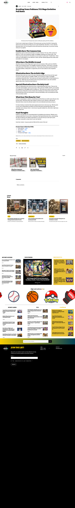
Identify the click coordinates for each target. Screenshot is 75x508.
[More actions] (58, 6)
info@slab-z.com (59, 348)
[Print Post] (27, 147)
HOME (41, 347)
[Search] (51, 2)
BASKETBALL (31, 216)
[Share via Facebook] (16, 147)
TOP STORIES (28, 257)
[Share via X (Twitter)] (19, 147)
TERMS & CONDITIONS (60, 453)
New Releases (25, 140)
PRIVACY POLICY (59, 451)
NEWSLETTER (43, 349)
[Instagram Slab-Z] (67, 2)
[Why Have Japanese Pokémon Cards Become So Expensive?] (18, 162)
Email (12, 355)
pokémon (18, 140)
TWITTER (42, 453)
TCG (17, 143)
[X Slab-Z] (70, 2)
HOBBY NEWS (43, 348)
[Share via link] (25, 147)
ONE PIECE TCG (57, 257)
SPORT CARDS (12, 307)
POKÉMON (63, 307)
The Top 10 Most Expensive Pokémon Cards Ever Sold (35, 170)
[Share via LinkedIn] (22, 147)
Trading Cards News (22, 143)
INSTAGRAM (42, 451)
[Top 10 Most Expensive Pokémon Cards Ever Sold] (37, 162)
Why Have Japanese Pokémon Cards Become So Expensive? (17, 170)
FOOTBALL (52, 216)
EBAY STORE (42, 454)
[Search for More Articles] (50, 341)
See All (64, 155)
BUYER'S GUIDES (7, 257)
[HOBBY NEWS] (49, 348)
